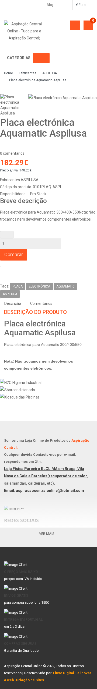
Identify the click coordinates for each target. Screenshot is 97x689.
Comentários (41, 303)
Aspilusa (10, 294)
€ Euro (81, 5)
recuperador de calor (68, 476)
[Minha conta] (65, 5)
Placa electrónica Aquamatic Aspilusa (37, 80)
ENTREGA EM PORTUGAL (23, 619)
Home (8, 73)
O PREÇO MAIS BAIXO (21, 572)
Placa (18, 286)
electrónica (39, 286)
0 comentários (12, 153)
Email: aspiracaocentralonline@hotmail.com (44, 490)
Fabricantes (27, 73)
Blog (49, 5)
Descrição (12, 303)
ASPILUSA (49, 73)
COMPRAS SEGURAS (20, 643)
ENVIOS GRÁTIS (16, 595)
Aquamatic (65, 286)
